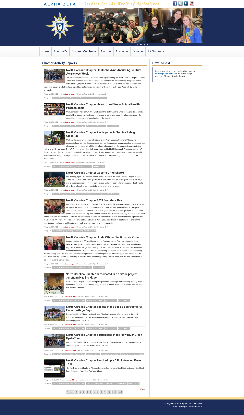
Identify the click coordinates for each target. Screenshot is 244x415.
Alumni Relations (81, 194)
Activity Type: (80, 126)
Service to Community (83, 166)
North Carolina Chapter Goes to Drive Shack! (95, 172)
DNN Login (197, 404)
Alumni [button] (105, 51)
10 (109, 392)
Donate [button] (137, 51)
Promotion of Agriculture (84, 98)
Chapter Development (98, 194)
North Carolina (101, 98)
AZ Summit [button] (155, 51)
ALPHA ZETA (60, 4)
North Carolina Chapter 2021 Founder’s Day (94, 200)
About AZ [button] (60, 51)
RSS (143, 389)
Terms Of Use (178, 406)
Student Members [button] (83, 51)
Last (120, 392)
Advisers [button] (121, 51)
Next (114, 392)
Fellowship (79, 231)
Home (45, 51)
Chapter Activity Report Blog (63, 98)
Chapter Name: (110, 300)
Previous (70, 392)
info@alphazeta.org (164, 74)
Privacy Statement (193, 406)
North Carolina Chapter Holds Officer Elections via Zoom (103, 237)
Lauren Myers (70, 94)
